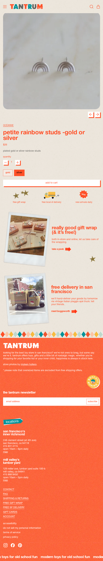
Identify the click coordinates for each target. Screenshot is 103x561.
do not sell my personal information (22, 528)
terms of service (11, 532)
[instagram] (5, 547)
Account (9, 516)
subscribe (92, 402)
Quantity (7, 157)
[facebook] (12, 547)
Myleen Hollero (28, 364)
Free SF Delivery (14, 507)
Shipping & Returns (16, 498)
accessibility (9, 523)
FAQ (5, 494)
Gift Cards (10, 512)
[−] (5, 162)
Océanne (8, 125)
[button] (91, 6)
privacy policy (10, 537)
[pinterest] (20, 547)
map (5, 452)
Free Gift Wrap (13, 503)
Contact (8, 489)
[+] (17, 162)
